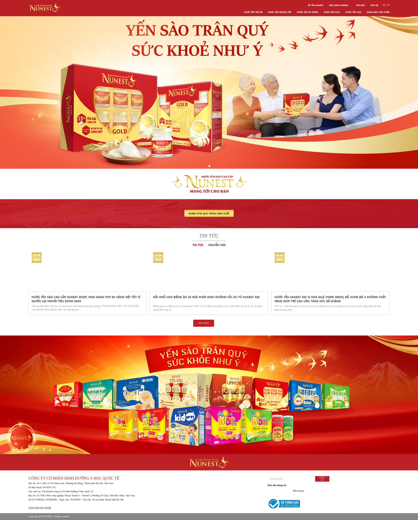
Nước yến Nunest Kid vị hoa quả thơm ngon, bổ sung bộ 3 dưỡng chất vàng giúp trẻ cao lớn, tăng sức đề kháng (330, 299)
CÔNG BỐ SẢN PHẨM (39, 508)
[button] (209, 166)
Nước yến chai (332, 11)
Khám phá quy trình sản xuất (209, 213)
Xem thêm (203, 323)
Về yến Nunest (315, 5)
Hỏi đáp (360, 5)
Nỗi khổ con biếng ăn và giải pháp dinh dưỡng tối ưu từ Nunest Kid (206, 297)
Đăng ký (322, 478)
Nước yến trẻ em (253, 11)
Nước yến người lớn (279, 11)
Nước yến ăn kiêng (307, 11)
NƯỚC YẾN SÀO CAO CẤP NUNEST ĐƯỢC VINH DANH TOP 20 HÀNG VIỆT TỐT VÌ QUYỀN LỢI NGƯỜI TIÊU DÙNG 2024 (86, 299)
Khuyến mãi (217, 245)
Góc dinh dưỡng (338, 5)
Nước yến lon (353, 11)
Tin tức (198, 245)
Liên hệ (374, 5)
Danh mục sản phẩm (378, 11)
